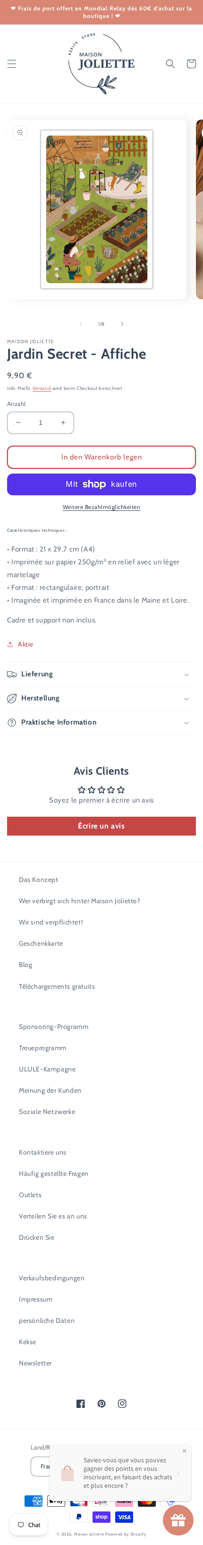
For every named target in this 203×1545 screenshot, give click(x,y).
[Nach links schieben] (80, 323)
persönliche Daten (47, 1320)
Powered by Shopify (125, 1534)
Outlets (30, 1195)
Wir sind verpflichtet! (51, 922)
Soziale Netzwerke (47, 1111)
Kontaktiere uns (43, 1152)
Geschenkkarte (41, 943)
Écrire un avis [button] (101, 825)
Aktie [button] (26, 644)
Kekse (27, 1342)
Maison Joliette (89, 1534)
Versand (42, 388)
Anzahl (16, 403)
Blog (25, 964)
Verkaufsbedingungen (52, 1278)
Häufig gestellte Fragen (54, 1173)
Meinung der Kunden (50, 1090)
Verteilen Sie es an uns (53, 1216)
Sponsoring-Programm (53, 1026)
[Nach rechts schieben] (122, 323)
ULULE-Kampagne (47, 1069)
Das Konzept (39, 879)
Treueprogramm (43, 1048)
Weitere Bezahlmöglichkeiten (102, 506)
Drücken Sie (37, 1237)
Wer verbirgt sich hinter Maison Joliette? (79, 901)
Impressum (35, 1299)
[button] (11, 63)
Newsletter (35, 1363)
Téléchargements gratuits (57, 986)
